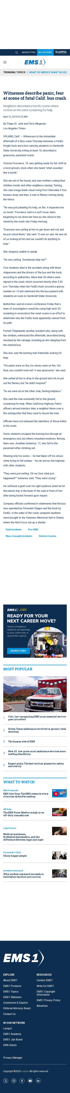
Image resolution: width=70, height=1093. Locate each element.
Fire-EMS (33, 529)
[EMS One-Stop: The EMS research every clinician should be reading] (59, 793)
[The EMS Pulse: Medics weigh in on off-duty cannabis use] (59, 812)
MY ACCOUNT (45, 52)
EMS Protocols (10, 790)
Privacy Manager (12, 1057)
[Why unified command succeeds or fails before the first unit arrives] (59, 873)
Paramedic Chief (12, 852)
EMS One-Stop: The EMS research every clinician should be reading (26, 795)
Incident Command (13, 870)
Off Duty (7, 809)
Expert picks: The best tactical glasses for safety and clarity (36, 765)
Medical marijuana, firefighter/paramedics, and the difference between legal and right (23, 837)
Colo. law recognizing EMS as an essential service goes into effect (37, 718)
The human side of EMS (21, 741)
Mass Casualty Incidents (19, 536)
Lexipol (24, 1071)
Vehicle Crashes (47, 536)
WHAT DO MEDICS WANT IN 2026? (49, 72)
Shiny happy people (15, 855)
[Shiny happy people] (59, 855)
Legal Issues (9, 828)
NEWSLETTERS (28, 52)
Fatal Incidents (14, 529)
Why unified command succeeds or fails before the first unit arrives (23, 875)
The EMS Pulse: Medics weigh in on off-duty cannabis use (23, 814)
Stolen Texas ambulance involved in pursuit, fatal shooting (37, 730)
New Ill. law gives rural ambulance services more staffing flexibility (37, 753)
